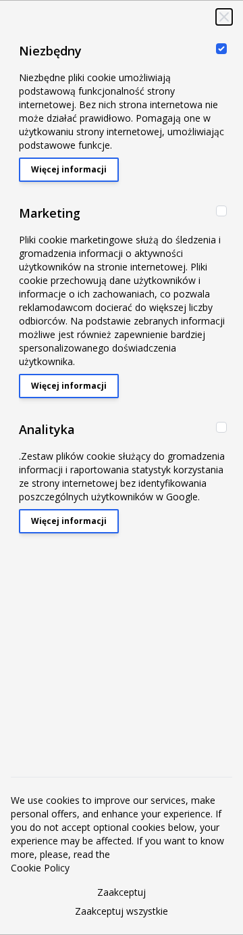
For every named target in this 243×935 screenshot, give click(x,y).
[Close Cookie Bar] (224, 17)
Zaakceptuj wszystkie (121, 911)
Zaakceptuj (121, 892)
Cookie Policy (40, 867)
